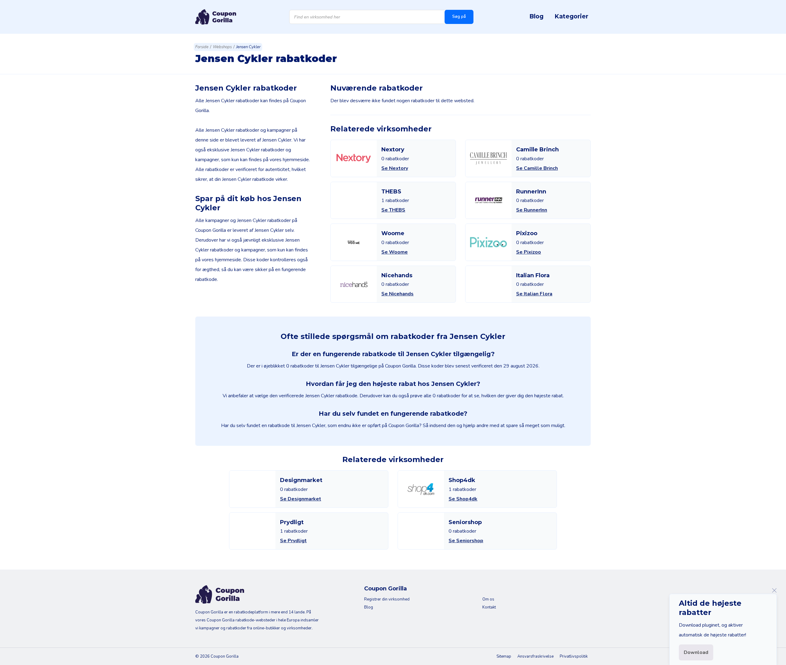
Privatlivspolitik (574, 656)
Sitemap (503, 656)
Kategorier (571, 16)
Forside (201, 47)
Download (696, 652)
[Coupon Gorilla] (215, 17)
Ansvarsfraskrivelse (535, 656)
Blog (536, 16)
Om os (488, 599)
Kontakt (489, 607)
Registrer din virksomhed (387, 599)
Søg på (459, 16)
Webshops (222, 47)
